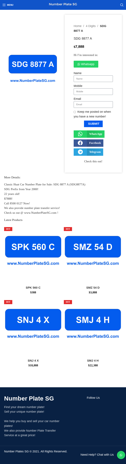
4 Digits (91, 26)
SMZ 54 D (93, 287)
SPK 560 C (33, 287)
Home (78, 26)
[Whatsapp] (121, 455)
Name (78, 73)
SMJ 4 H (93, 360)
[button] (89, 134)
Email (77, 98)
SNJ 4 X (33, 360)
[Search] (122, 5)
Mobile (78, 86)
